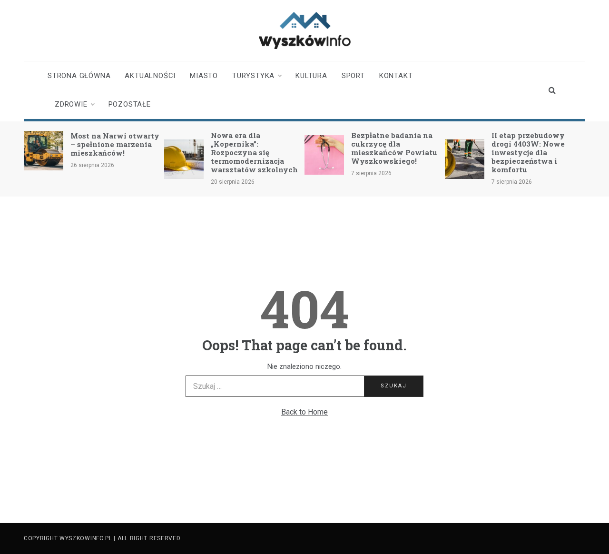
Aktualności (150, 75)
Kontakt (396, 75)
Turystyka (253, 75)
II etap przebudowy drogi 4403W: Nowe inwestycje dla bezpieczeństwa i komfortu (528, 152)
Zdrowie (71, 104)
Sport (353, 75)
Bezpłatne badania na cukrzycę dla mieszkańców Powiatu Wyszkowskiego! (394, 148)
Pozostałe (129, 104)
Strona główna (79, 75)
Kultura (311, 75)
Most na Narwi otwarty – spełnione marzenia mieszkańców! (114, 144)
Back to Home (304, 411)
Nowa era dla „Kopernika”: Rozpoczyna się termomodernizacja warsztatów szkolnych (254, 152)
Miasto (204, 75)
